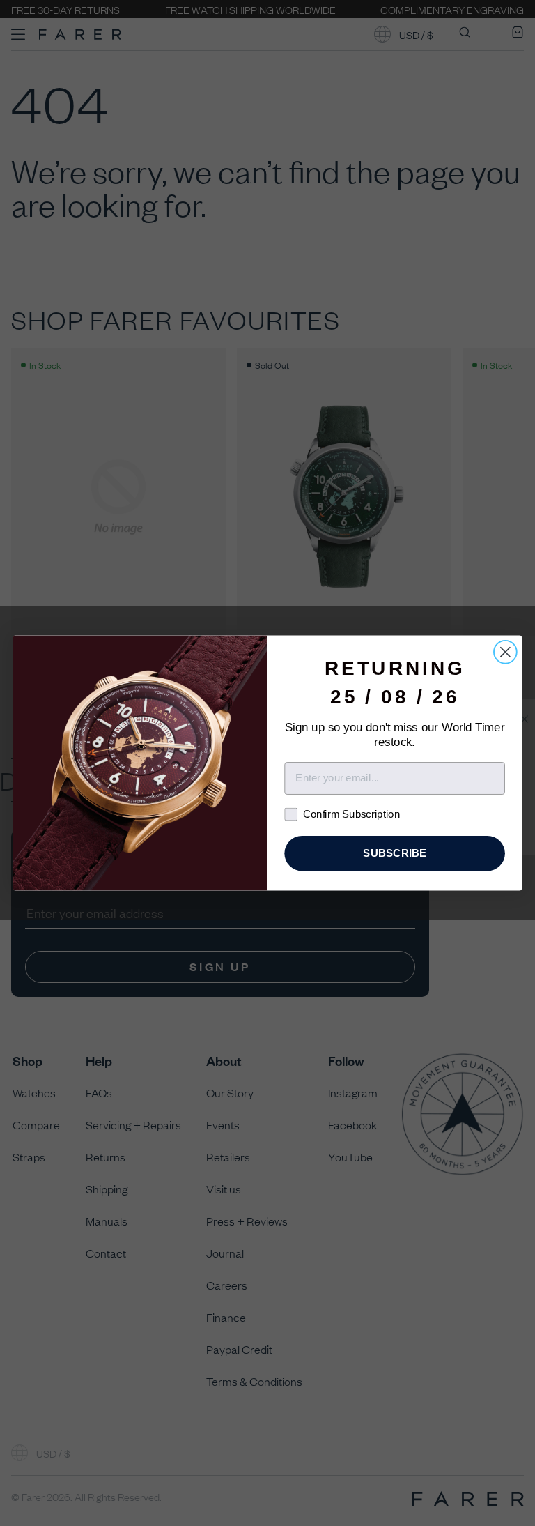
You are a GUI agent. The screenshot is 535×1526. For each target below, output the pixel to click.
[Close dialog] (505, 652)
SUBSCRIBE (394, 853)
